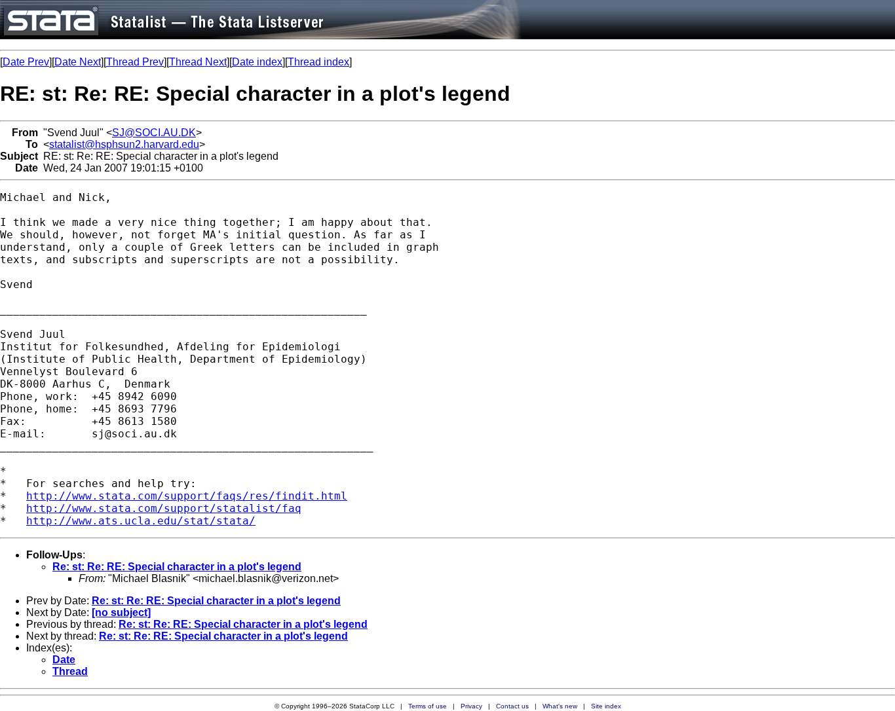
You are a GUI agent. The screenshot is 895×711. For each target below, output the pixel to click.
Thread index (318, 61)
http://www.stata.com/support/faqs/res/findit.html (186, 496)
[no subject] (121, 612)
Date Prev (26, 61)
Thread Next (198, 61)
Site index (606, 706)
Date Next (77, 61)
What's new (560, 706)
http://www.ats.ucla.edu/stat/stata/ (141, 521)
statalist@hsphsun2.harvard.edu (124, 144)
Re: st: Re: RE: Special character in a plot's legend (176, 566)
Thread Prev (135, 61)
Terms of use (427, 706)
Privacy (471, 706)
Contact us (512, 706)
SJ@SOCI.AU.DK (154, 132)
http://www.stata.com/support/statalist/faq (163, 508)
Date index (257, 61)
